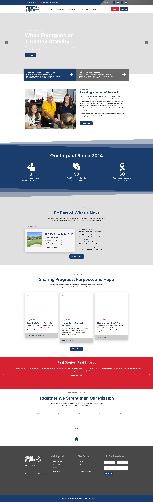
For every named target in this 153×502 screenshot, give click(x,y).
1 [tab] (75, 428)
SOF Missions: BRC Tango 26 (92, 249)
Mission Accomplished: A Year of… (110, 323)
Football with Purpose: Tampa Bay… (40, 323)
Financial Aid (57, 465)
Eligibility (55, 468)
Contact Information (86, 471)
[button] (3, 375)
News (104, 337)
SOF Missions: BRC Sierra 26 (92, 244)
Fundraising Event (39, 335)
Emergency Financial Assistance (40, 72)
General (64, 340)
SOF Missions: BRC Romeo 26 (92, 232)
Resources (96, 9)
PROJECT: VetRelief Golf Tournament (58, 235)
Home (51, 9)
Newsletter (70, 340)
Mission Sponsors (85, 465)
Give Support (73, 9)
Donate (82, 461)
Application (56, 471)
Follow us (107, 2)
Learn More (86, 123)
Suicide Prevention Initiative (91, 72)
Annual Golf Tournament (91, 237)
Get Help (124, 9)
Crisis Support (57, 461)
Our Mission (85, 9)
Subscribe (108, 473)
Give (114, 9)
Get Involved (83, 468)
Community (30, 335)
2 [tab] (77, 428)
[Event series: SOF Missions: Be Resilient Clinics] (96, 229)
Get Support (61, 9)
